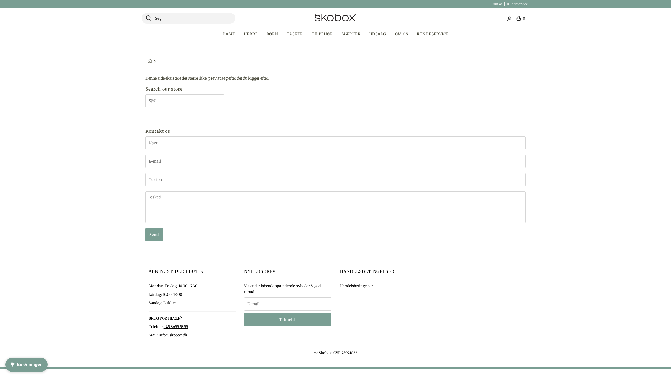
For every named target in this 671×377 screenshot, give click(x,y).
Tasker (295, 34)
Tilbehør (322, 34)
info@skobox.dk (173, 335)
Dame (229, 34)
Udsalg (377, 34)
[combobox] (188, 18)
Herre (251, 34)
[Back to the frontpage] (150, 61)
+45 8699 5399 (176, 326)
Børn (272, 34)
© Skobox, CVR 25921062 (335, 353)
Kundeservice (517, 4)
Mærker (351, 34)
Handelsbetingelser (356, 286)
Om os (497, 4)
